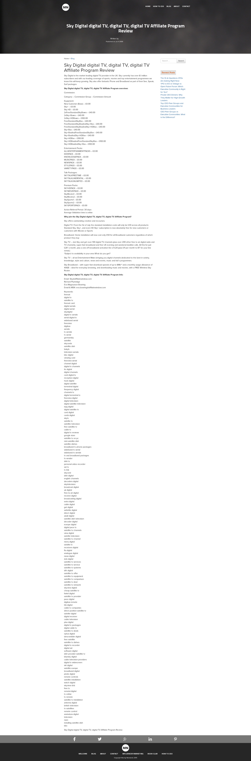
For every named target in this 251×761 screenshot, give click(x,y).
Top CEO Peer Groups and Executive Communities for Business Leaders (172, 106)
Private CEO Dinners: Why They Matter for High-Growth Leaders (173, 98)
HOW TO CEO (158, 6)
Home (147, 6)
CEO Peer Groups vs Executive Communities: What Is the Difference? (173, 114)
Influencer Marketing (132, 753)
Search (181, 61)
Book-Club (153, 753)
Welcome (83, 753)
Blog (169, 6)
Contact (186, 6)
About (177, 6)
